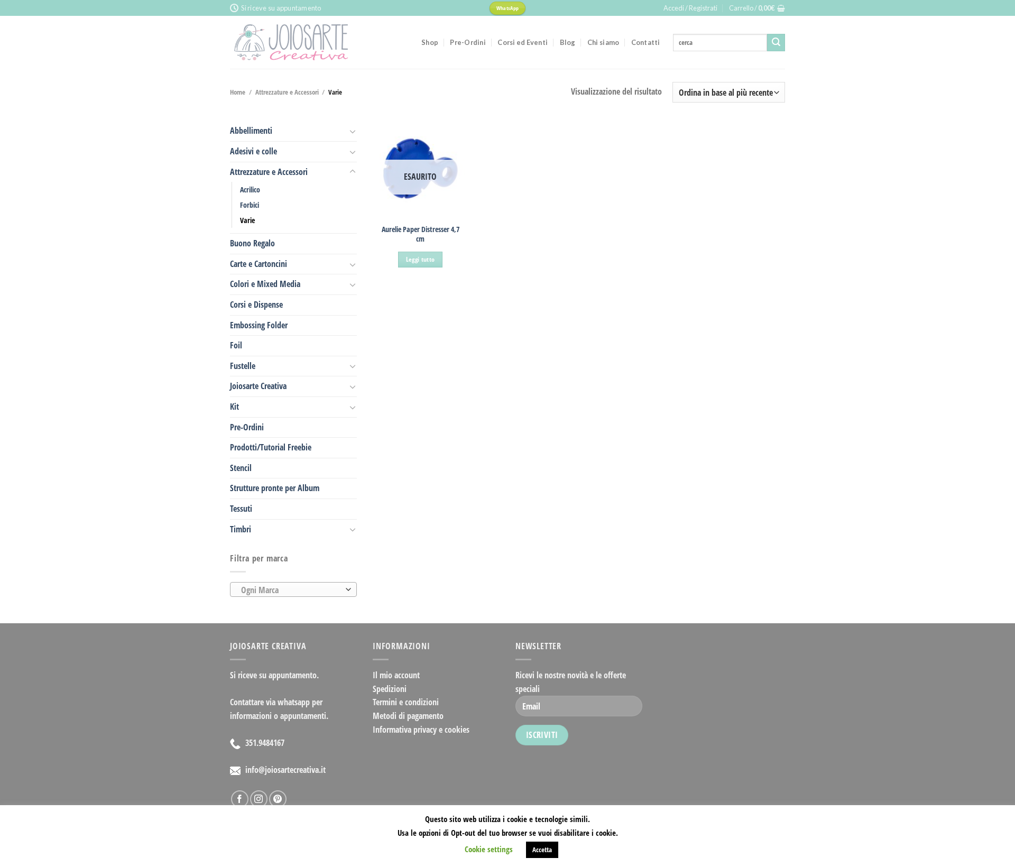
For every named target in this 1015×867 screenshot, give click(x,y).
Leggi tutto (420, 259)
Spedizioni (390, 689)
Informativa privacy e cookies (421, 729)
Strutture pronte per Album (274, 488)
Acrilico (250, 190)
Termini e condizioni (406, 702)
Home (237, 92)
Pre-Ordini (468, 42)
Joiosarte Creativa (258, 386)
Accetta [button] (542, 849)
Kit (234, 406)
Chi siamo (603, 42)
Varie (247, 220)
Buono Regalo (252, 243)
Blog (568, 42)
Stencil (241, 468)
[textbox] (291, 590)
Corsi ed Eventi (522, 42)
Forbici (249, 205)
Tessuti (241, 508)
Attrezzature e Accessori (287, 92)
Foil (236, 345)
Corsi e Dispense (256, 304)
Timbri (240, 529)
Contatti (645, 42)
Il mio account (396, 675)
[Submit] (776, 43)
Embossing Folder (259, 325)
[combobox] (293, 589)
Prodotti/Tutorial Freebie (270, 447)
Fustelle (242, 366)
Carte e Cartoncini (258, 264)
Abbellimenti (251, 130)
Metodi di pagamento (408, 716)
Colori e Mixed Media (265, 284)
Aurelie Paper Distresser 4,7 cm (420, 234)
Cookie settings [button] (489, 849)
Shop (429, 42)
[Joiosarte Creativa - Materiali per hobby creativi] (317, 42)
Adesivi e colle (253, 151)
